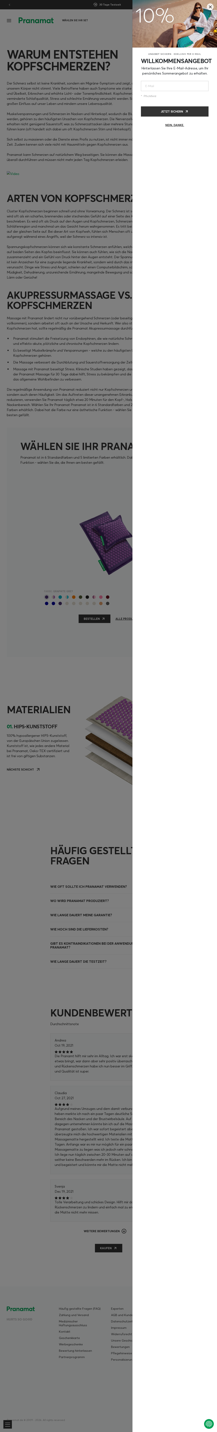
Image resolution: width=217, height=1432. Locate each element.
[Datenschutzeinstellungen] (209, 1424)
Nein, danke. (174, 125)
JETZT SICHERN (172, 111)
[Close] (210, 6)
